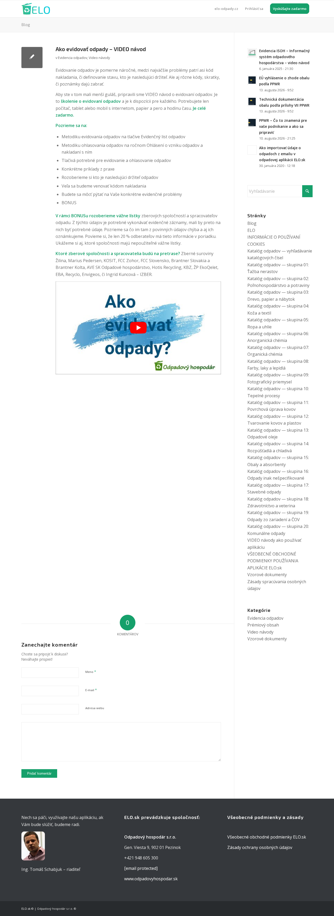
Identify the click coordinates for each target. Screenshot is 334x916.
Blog (25, 24)
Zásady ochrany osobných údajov (259, 847)
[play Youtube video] (138, 327)
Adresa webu (94, 708)
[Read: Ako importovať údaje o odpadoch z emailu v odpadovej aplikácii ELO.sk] (252, 150)
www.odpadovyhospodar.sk (151, 879)
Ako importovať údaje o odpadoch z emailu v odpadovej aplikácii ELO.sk (282, 153)
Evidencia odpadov (72, 57)
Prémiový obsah (263, 625)
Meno (90, 671)
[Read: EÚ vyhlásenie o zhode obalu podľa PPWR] (252, 80)
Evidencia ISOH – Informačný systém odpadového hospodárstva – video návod (284, 56)
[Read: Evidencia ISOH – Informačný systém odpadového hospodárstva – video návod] (252, 53)
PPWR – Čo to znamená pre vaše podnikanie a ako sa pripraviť (283, 126)
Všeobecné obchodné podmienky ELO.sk (266, 837)
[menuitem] (226, 8)
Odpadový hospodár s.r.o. (55, 909)
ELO (251, 230)
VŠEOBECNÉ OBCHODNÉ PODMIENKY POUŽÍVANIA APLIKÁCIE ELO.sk (272, 561)
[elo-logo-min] (35, 8)
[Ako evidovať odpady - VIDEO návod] (32, 57)
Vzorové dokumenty (267, 574)
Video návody (99, 57)
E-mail (91, 690)
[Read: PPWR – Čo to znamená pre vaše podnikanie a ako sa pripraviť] (252, 122)
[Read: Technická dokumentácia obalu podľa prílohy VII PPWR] (252, 101)
